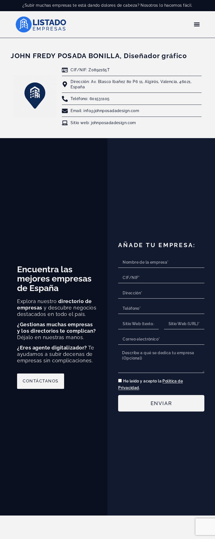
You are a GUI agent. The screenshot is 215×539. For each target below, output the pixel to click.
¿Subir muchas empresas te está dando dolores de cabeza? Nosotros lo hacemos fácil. (107, 5)
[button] (197, 24)
